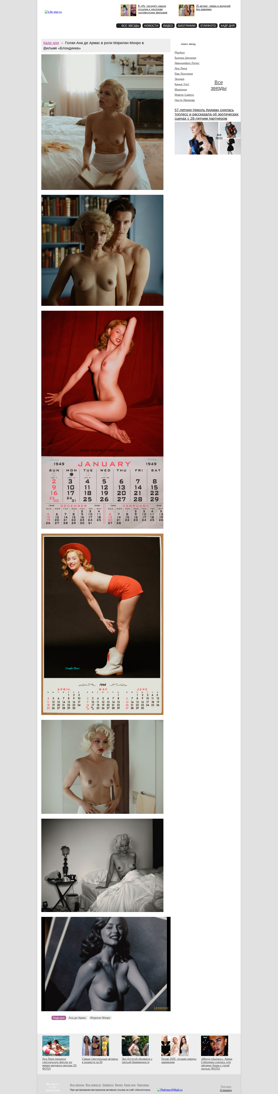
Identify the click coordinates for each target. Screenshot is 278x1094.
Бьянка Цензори (185, 57)
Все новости (93, 1084)
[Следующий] (125, 964)
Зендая (179, 79)
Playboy (180, 52)
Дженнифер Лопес (187, 63)
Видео (168, 25)
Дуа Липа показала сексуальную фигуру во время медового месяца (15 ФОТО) (59, 1063)
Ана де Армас (77, 1017)
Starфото (101, 18)
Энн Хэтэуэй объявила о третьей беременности (137, 1060)
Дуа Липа (181, 68)
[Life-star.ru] (53, 11)
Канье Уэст (182, 84)
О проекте (62, 3)
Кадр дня (228, 25)
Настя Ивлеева (185, 100)
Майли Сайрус (184, 94)
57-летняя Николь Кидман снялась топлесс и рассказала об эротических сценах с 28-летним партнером (207, 114)
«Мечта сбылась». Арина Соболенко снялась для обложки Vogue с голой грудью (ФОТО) (216, 1063)
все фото (219, 136)
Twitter (83, 3)
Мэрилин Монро (100, 1017)
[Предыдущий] (60, 964)
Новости (151, 25)
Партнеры (143, 1084)
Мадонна (181, 89)
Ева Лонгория (184, 73)
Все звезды (219, 85)
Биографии (186, 25)
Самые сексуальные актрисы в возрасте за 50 (100, 1060)
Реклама (73, 3)
